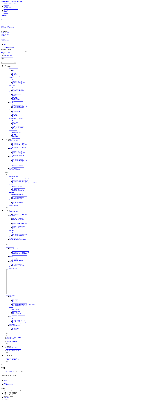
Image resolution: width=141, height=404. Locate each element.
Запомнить (4, 60)
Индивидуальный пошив (10, 3)
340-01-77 (5, 26)
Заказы (5, 44)
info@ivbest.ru (7, 397)
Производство (7, 7)
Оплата (5, 11)
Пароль (2, 55)
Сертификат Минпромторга (11, 9)
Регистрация (7, 52)
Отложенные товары (9, 47)
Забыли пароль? (8, 55)
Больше (15, 128)
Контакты (6, 13)
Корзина (3, 39)
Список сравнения (8, 45)
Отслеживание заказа (6, 51)
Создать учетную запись (7, 57)
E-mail (2, 54)
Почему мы (6, 5)
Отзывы (6, 6)
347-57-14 (5, 32)
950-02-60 (5, 34)
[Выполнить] (26, 51)
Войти (2, 52)
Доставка (6, 10)
